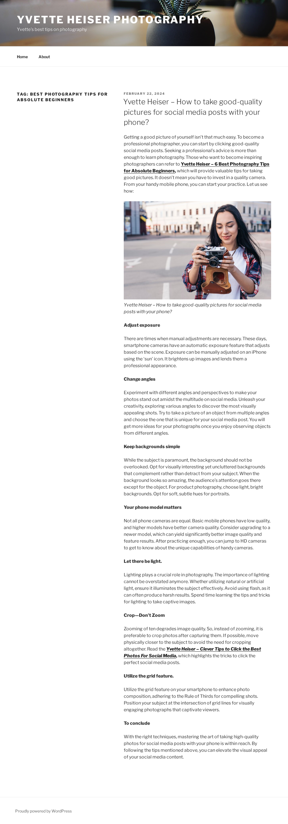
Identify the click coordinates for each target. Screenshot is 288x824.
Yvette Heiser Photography (110, 19)
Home (22, 56)
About (44, 56)
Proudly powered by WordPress (43, 811)
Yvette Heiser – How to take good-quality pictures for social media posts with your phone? (192, 112)
